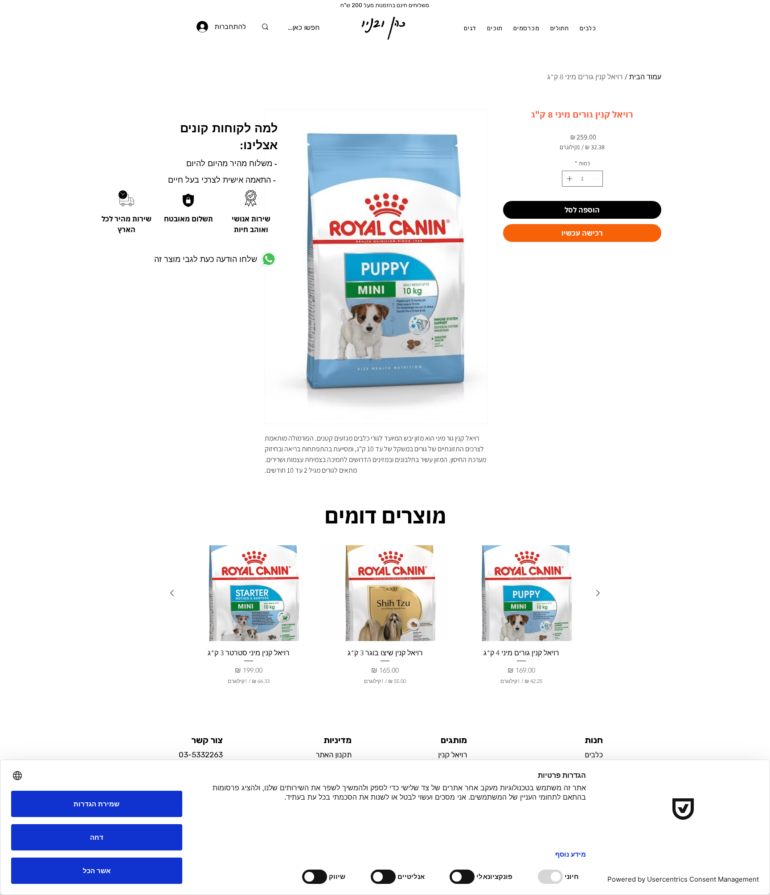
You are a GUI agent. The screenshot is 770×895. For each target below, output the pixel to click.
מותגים (454, 740)
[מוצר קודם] (598, 593)
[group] (385, 623)
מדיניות (338, 740)
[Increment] (568, 178)
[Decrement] (596, 178)
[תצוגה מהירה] (521, 593)
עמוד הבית (645, 77)
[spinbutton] (582, 178)
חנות (594, 740)
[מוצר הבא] (172, 593)
